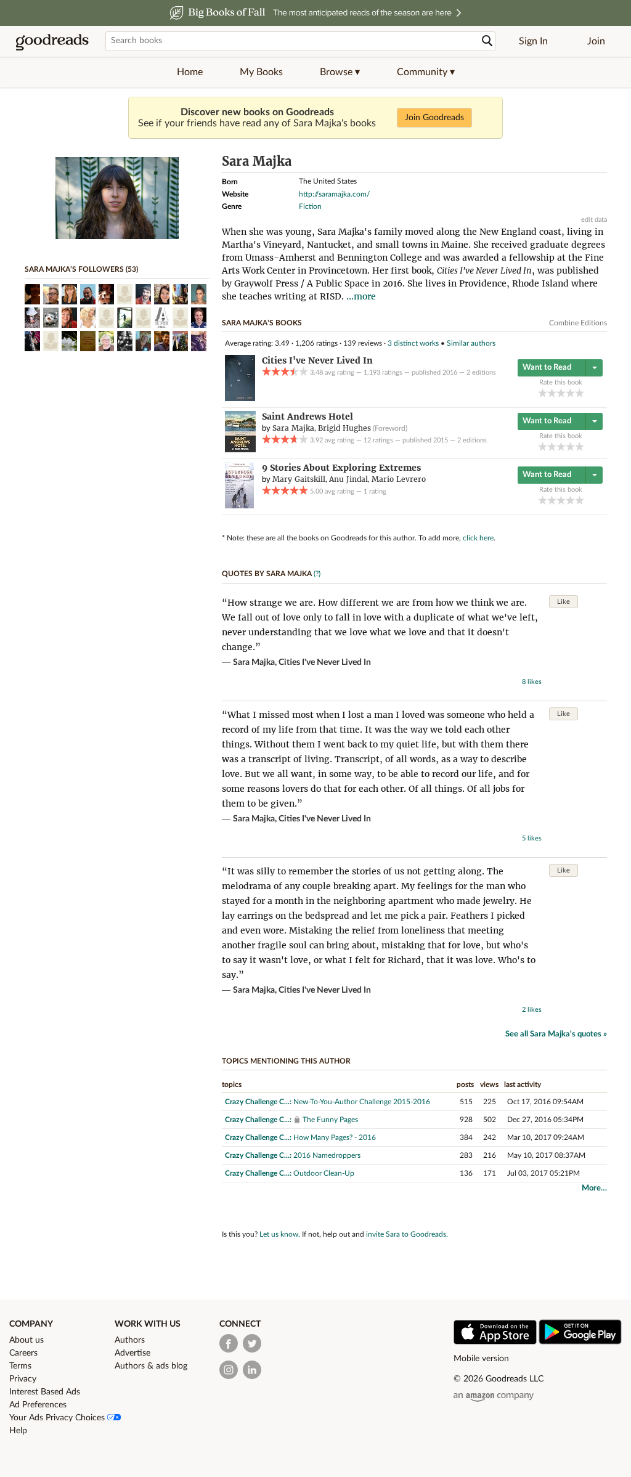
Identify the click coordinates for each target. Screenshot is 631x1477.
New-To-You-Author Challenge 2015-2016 (361, 1101)
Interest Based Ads (44, 1392)
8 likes (532, 681)
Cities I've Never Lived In (325, 662)
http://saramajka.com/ (334, 194)
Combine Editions (578, 323)
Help (18, 1430)
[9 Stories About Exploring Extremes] (239, 506)
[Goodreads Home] (52, 41)
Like (563, 601)
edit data (594, 219)
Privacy (22, 1379)
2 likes (532, 1009)
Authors (130, 1340)
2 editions (481, 372)
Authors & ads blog (151, 1366)
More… (594, 1188)
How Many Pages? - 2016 (334, 1137)
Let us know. (279, 1234)
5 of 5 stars (579, 392)
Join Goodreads (434, 117)
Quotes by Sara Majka (267, 573)
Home (190, 72)
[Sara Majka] (117, 236)
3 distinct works (413, 343)
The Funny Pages (330, 1119)
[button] (339, 72)
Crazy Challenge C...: (258, 1101)
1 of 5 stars (542, 392)
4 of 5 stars (570, 392)
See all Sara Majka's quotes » (556, 1034)
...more (361, 296)
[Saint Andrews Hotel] (240, 450)
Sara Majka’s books (262, 323)
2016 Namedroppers (326, 1155)
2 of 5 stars (551, 392)
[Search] (487, 41)
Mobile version (481, 1358)
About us (26, 1340)
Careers (23, 1353)
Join (596, 41)
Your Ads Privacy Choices (58, 1418)
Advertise (132, 1353)
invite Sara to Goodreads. (407, 1234)
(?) (317, 573)
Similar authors (471, 343)
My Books (261, 72)
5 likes (532, 838)
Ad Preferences (38, 1405)
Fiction (310, 206)
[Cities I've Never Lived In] (240, 398)
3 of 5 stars (561, 392)
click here (478, 538)
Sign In (533, 41)
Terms (20, 1366)
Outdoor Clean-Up (323, 1173)
